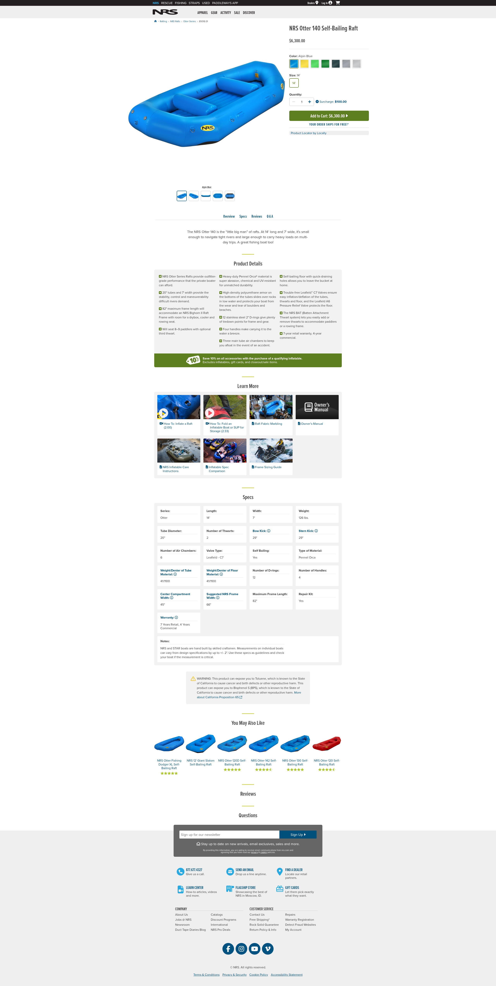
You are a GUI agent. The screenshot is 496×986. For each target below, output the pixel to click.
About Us (181, 914)
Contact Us (257, 914)
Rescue (167, 3)
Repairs (290, 914)
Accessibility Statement (287, 974)
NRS (156, 3)
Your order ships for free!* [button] (329, 124)
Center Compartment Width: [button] (175, 596)
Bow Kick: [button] (260, 531)
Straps (194, 3)
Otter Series (189, 21)
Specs (243, 216)
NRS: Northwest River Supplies (165, 12)
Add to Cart (327, 116)
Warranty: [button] (167, 617)
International (219, 924)
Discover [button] (249, 12)
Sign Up (297, 834)
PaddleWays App (225, 3)
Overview (229, 216)
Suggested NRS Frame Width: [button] (222, 596)
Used (206, 3)
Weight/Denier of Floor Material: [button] (222, 572)
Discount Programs (223, 919)
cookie (263, 852)
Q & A (270, 216)
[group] (206, 107)
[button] (178, 415)
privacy (254, 852)
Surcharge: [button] (326, 101)
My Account (293, 929)
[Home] (155, 21)
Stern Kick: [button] (307, 531)
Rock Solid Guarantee (264, 924)
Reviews (256, 216)
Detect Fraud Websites (300, 924)
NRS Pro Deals (220, 929)
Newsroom (182, 924)
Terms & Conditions (206, 974)
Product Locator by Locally (308, 133)
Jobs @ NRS (183, 919)
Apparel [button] (202, 12)
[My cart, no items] (339, 3)
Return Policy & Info (263, 929)
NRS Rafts (175, 21)
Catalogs (217, 914)
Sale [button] (237, 12)
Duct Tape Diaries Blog (190, 929)
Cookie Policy (258, 974)
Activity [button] (225, 12)
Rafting (163, 21)
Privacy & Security (234, 974)
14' (294, 83)
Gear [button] (214, 12)
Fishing (180, 3)
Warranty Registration (299, 919)
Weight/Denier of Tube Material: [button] (175, 572)
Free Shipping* (260, 919)
